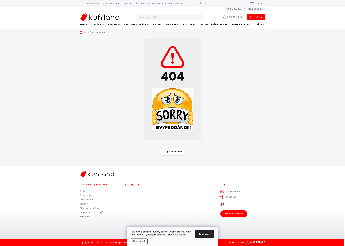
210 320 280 (231, 197)
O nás (82, 3)
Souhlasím (205, 234)
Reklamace (85, 216)
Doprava (127, 3)
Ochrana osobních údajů (170, 3)
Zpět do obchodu (174, 151)
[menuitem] (85, 25)
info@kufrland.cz (234, 191)
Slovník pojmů (112, 3)
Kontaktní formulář (234, 213)
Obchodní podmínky (144, 3)
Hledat (200, 17)
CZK (257, 3)
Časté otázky (95, 3)
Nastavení (139, 241)
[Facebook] (222, 204)
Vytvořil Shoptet (236, 242)
